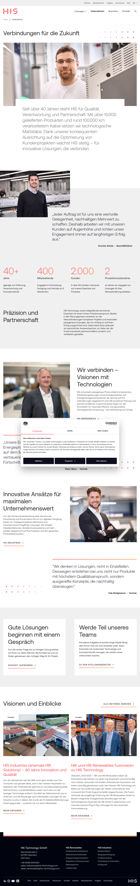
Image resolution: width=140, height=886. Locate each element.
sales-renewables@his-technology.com (40, 868)
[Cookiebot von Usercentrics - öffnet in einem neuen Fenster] (107, 423)
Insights (98, 881)
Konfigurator (102, 865)
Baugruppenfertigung (106, 855)
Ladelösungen (71, 868)
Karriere (75, 881)
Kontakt (67, 881)
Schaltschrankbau (105, 858)
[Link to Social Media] (4, 881)
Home (5, 19)
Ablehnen (38, 461)
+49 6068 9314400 (30, 862)
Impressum (56, 881)
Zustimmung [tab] (37, 431)
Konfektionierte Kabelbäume (77, 851)
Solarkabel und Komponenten (77, 861)
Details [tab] (70, 431)
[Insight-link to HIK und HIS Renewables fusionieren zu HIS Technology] (104, 766)
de (134, 3)
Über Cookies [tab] (103, 431)
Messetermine (86, 881)
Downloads (108, 881)
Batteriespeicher (72, 865)
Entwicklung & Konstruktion (108, 861)
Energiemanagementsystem (77, 858)
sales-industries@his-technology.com (39, 865)
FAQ (29, 881)
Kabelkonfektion (104, 851)
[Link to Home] (10, 11)
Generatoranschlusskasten (76, 855)
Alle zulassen (101, 461)
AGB (35, 881)
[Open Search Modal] (136, 11)
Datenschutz (45, 881)
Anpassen (69, 461)
